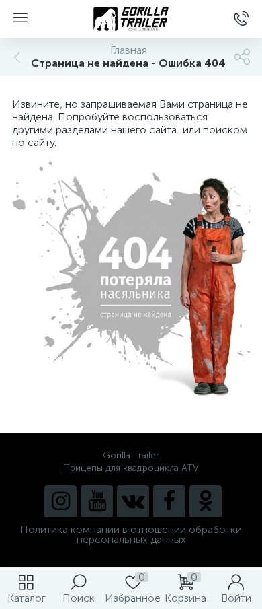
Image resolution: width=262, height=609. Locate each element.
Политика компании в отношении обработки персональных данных (131, 534)
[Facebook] (169, 501)
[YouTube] (97, 501)
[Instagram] (60, 501)
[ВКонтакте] (133, 501)
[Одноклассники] (205, 501)
